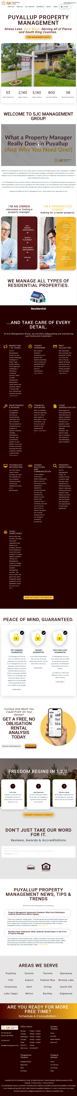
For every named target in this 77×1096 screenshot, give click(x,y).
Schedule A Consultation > (38, 1016)
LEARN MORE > (17, 689)
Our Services (54, 1065)
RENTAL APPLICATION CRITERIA (66, 237)
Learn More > (14, 395)
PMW (70, 1080)
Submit (30, 746)
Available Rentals (25, 1061)
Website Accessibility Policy (54, 1091)
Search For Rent (66, 226)
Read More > (43, 925)
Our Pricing (53, 1068)
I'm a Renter (29, 6)
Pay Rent (53, 1036)
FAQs (22, 1068)
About (48, 6)
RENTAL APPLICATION (66, 248)
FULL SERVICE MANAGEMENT (28, 228)
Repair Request (55, 1039)
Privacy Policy (36, 1083)
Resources (53, 1042)
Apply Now (23, 1065)
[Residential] (38, 298)
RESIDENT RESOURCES (65, 258)
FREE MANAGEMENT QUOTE (38, 37)
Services (11, 6)
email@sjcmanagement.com (10, 1045)
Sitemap (27, 1083)
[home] (10, 3)
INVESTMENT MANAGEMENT (28, 249)
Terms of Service (48, 1083)
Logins (65, 6)
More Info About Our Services (38, 598)
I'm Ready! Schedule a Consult (38, 815)
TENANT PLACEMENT (27, 239)
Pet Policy (23, 1071)
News (56, 6)
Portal (52, 1033)
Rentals (20, 6)
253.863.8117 (70, 3)
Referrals (40, 6)
